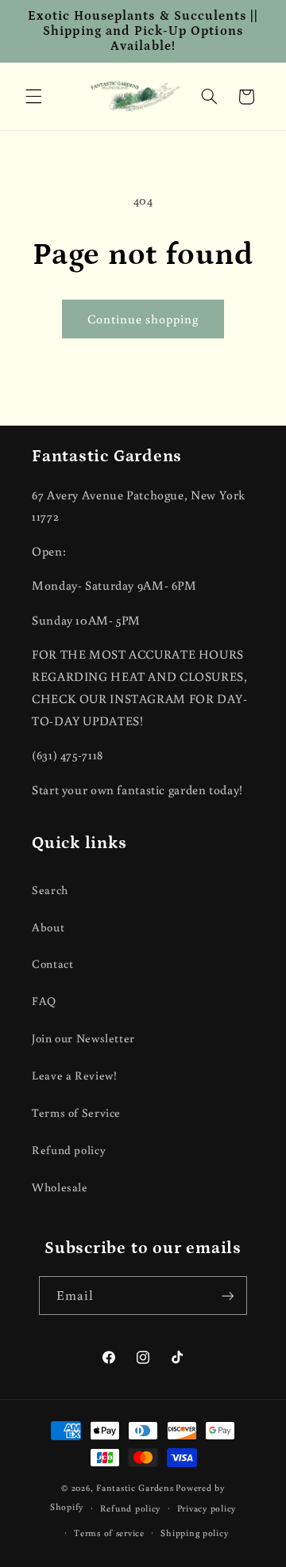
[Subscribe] (228, 1295)
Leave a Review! (74, 1075)
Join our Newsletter (83, 1037)
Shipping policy (194, 1532)
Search (50, 889)
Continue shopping (143, 319)
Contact (52, 963)
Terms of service (109, 1532)
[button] (33, 96)
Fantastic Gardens (135, 1487)
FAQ (44, 1000)
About (48, 926)
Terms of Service (76, 1112)
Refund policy (69, 1149)
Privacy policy (206, 1508)
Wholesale (60, 1186)
